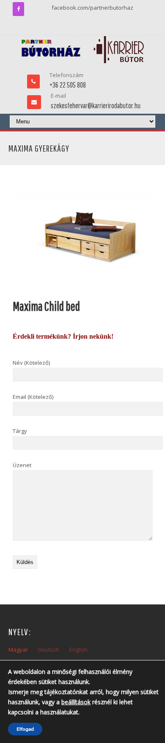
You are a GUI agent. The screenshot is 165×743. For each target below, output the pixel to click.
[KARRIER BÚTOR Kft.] (82, 49)
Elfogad (25, 729)
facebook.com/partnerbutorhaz (92, 7)
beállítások (76, 702)
